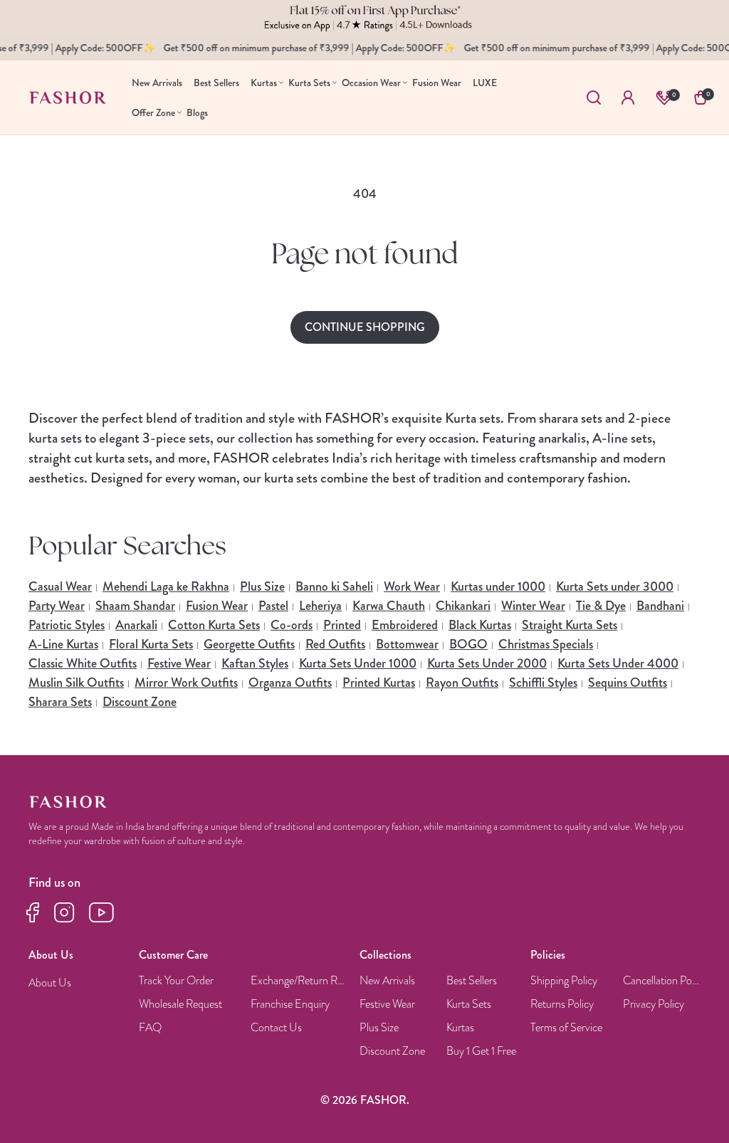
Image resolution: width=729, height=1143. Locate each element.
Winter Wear (533, 605)
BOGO (468, 644)
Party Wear (56, 605)
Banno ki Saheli (334, 586)
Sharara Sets (60, 701)
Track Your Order (176, 981)
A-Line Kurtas (63, 644)
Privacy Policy (653, 1004)
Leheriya (320, 605)
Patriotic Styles (66, 625)
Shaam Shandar (135, 605)
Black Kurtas (480, 625)
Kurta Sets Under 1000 (357, 663)
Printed (342, 625)
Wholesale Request (180, 1004)
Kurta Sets (468, 1004)
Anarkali (136, 625)
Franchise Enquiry (290, 1004)
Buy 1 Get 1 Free (481, 1051)
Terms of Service (566, 1028)
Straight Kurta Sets (569, 625)
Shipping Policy (563, 981)
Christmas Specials (545, 644)
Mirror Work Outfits (186, 682)
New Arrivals (387, 981)
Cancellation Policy (662, 981)
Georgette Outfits (249, 644)
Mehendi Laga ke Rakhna (166, 586)
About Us (49, 983)
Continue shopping (365, 327)
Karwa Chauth (388, 605)
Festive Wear (179, 663)
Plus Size (262, 586)
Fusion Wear (217, 605)
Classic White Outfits (82, 663)
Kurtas (460, 1028)
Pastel (273, 605)
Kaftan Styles (254, 663)
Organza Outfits (290, 682)
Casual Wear (60, 586)
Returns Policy (562, 1004)
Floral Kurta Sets (151, 644)
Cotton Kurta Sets (214, 625)
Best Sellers (471, 981)
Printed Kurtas (378, 682)
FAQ (150, 1028)
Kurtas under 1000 (498, 586)
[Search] (593, 97)
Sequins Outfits (627, 682)
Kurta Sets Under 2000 (487, 663)
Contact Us (276, 1028)
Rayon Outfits (462, 682)
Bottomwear (407, 644)
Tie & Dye (601, 605)
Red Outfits (335, 644)
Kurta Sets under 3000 (614, 586)
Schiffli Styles (543, 682)
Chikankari (463, 605)
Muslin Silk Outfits (76, 682)
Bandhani (660, 605)
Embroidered (405, 625)
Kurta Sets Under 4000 (617, 663)
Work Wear (412, 586)
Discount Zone (140, 701)
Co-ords (292, 625)
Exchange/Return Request (299, 981)
